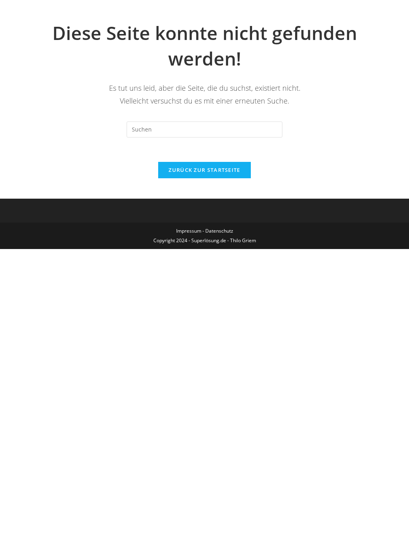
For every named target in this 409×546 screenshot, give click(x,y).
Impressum (188, 230)
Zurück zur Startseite (204, 169)
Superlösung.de (208, 240)
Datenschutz (219, 230)
